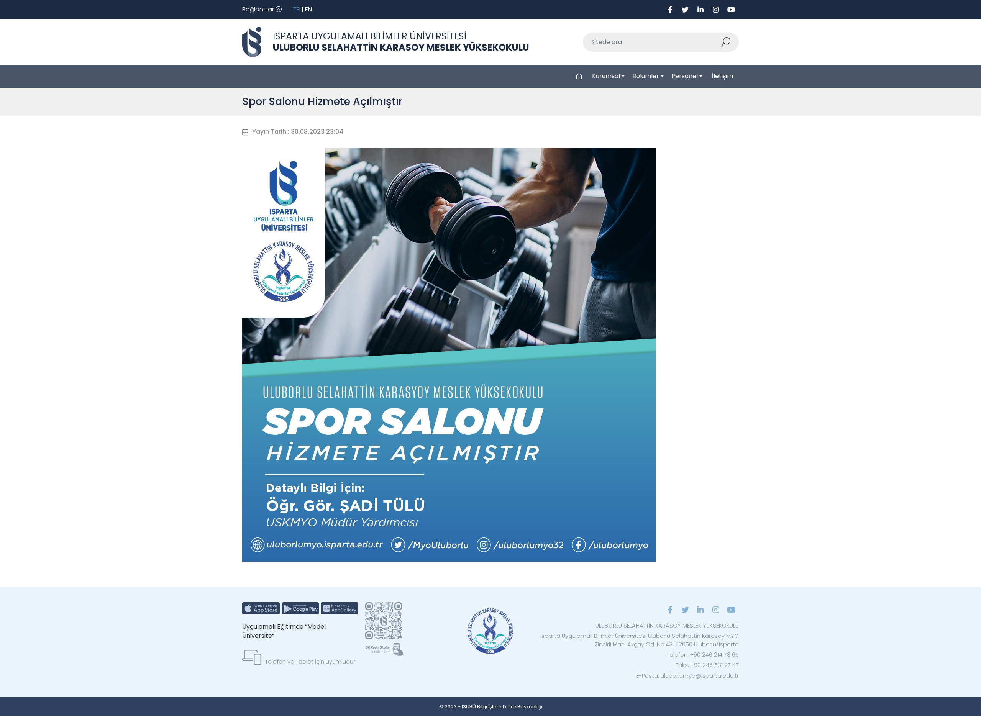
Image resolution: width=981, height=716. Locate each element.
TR (296, 9)
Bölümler (645, 76)
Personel (684, 76)
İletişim (722, 76)
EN (308, 9)
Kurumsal (606, 76)
